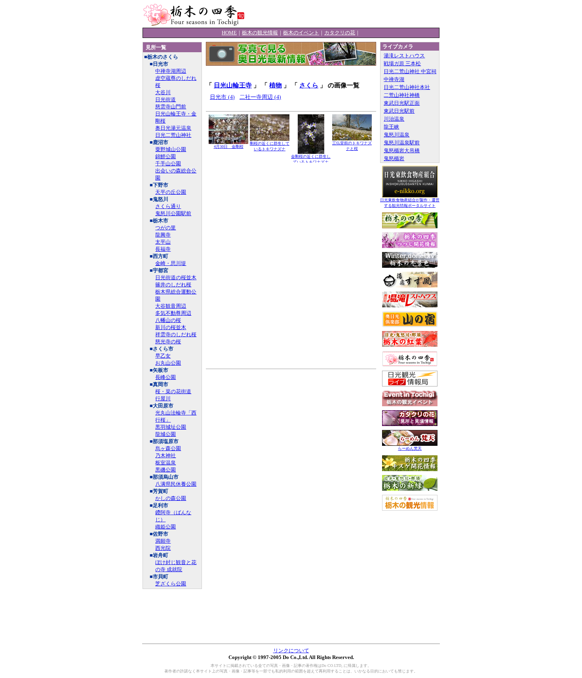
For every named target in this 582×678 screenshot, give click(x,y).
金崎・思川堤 (170, 263)
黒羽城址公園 (170, 427)
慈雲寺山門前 (170, 107)
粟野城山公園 (170, 149)
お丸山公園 (168, 363)
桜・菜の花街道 (173, 391)
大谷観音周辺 (170, 306)
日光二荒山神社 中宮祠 (410, 71)
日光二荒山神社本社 (407, 87)
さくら (308, 85)
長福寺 (163, 249)
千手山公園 (168, 164)
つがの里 (165, 228)
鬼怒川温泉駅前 (402, 143)
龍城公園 (165, 434)
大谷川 (163, 92)
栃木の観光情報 (260, 33)
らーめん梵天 (410, 448)
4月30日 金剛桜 (228, 146)
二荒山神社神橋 (402, 95)
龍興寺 (163, 235)
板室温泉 (165, 463)
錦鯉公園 (165, 156)
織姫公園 (165, 527)
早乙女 (163, 356)
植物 (275, 85)
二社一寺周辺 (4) (260, 97)
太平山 (163, 242)
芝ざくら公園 (170, 584)
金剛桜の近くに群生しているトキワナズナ (311, 159)
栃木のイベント (301, 33)
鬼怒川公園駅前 (173, 213)
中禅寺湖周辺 (170, 71)
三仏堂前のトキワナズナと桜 (352, 146)
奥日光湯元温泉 (173, 128)
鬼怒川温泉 (396, 135)
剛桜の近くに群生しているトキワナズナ (269, 146)
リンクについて (291, 650)
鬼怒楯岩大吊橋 (402, 150)
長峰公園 (165, 377)
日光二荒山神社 (173, 135)
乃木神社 (165, 455)
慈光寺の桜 (168, 342)
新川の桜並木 (170, 327)
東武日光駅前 (399, 111)
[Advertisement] (346, 14)
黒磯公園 (165, 470)
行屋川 (163, 398)
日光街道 (165, 99)
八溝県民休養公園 (175, 484)
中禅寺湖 (394, 79)
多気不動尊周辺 (173, 313)
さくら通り (168, 206)
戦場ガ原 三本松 (402, 63)
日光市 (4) (222, 97)
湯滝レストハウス (404, 56)
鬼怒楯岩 (394, 158)
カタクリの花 (339, 33)
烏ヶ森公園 (168, 448)
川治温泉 (394, 119)
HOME (229, 33)
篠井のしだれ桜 (173, 285)
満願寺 (163, 541)
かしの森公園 (170, 498)
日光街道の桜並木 (175, 277)
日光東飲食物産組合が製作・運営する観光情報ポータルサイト (409, 203)
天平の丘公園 (170, 192)
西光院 (163, 548)
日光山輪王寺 (233, 85)
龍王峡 (391, 127)
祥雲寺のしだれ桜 (175, 334)
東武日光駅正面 (402, 103)
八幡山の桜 (168, 320)
